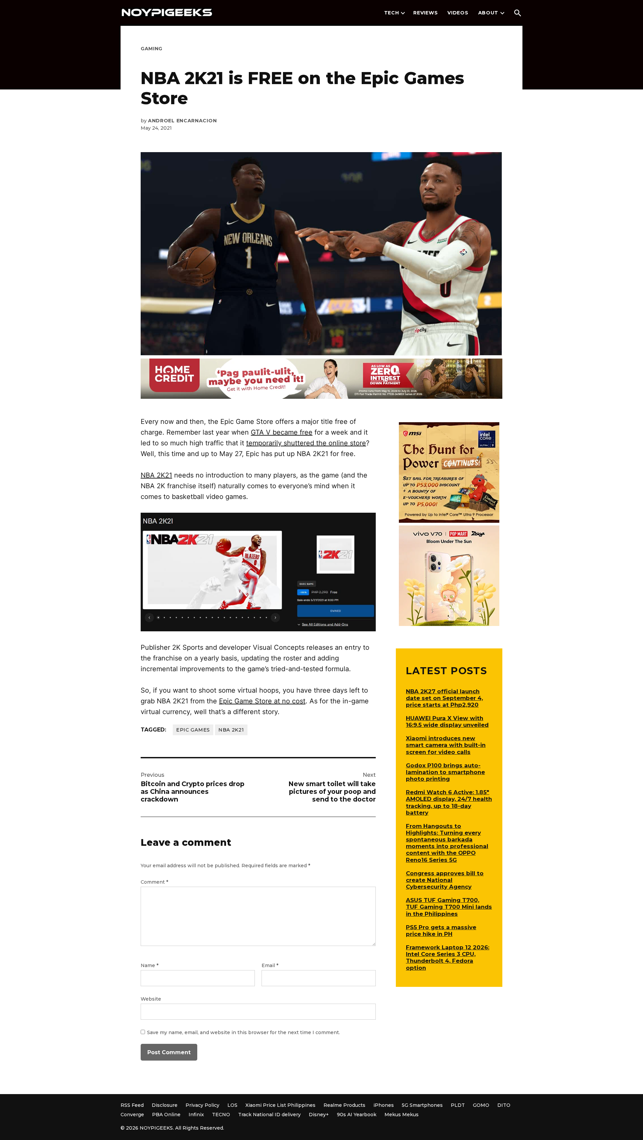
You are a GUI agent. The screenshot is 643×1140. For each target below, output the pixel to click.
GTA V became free (281, 432)
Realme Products (344, 1105)
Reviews (425, 13)
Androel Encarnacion (182, 121)
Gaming (151, 49)
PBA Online (166, 1115)
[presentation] (403, 13)
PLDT (458, 1105)
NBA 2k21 (231, 730)
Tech (391, 13)
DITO (503, 1105)
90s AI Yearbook (356, 1115)
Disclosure (164, 1105)
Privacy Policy (202, 1105)
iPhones (383, 1105)
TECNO (221, 1115)
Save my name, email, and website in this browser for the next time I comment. (243, 1032)
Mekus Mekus (401, 1115)
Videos (457, 13)
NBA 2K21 (156, 475)
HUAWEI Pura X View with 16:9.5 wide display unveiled (447, 721)
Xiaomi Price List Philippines (280, 1105)
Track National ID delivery (269, 1115)
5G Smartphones (422, 1105)
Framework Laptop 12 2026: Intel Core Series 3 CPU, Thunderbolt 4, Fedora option (447, 957)
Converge (132, 1115)
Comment (154, 882)
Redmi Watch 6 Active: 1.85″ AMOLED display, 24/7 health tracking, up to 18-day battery (449, 802)
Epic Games (193, 730)
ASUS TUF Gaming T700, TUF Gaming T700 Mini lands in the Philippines (449, 907)
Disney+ (319, 1115)
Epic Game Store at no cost (262, 701)
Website (151, 999)
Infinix (196, 1115)
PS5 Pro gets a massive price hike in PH (441, 930)
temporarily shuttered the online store (306, 443)
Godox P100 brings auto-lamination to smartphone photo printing (445, 772)
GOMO (481, 1105)
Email (270, 965)
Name (149, 965)
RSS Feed (132, 1105)
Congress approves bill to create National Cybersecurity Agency (445, 880)
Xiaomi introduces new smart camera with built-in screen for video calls (446, 745)
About (488, 13)
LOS (232, 1105)
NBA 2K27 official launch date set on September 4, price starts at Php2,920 (444, 698)
